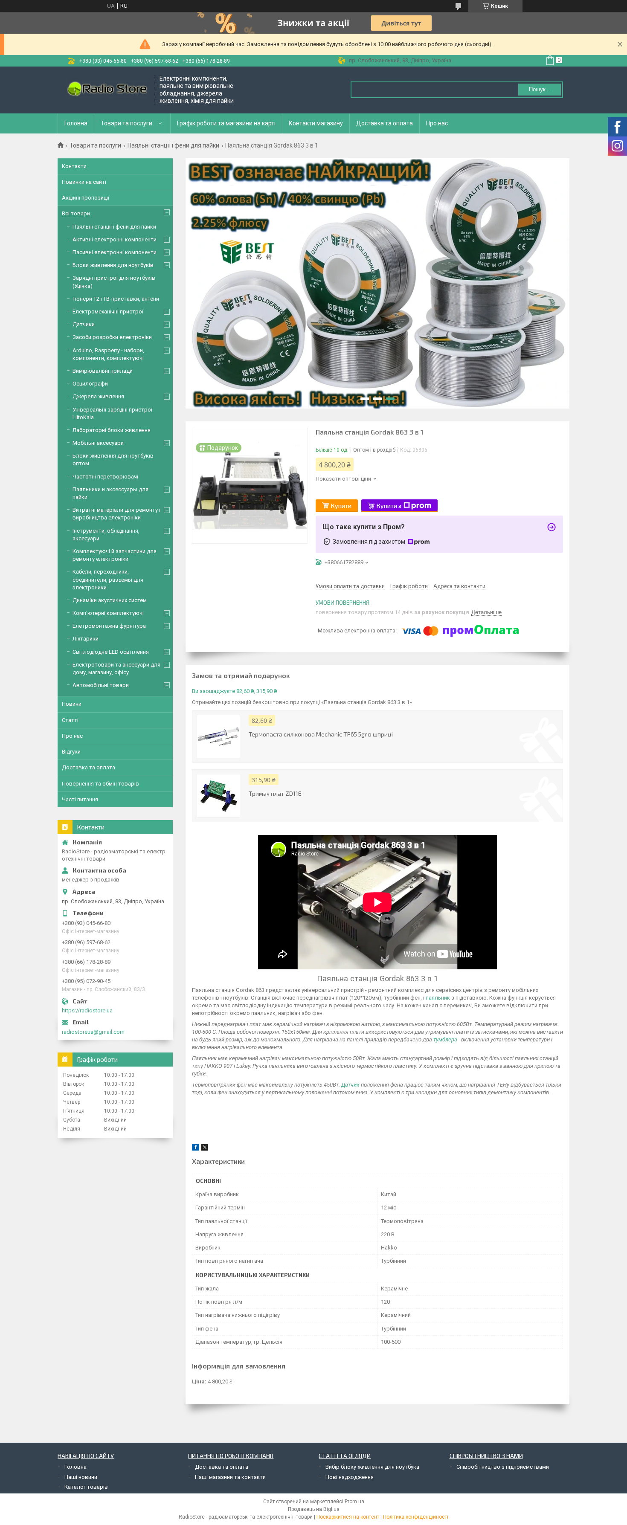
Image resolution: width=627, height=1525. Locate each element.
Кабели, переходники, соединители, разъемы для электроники (108, 579)
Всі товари (76, 213)
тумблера (445, 1039)
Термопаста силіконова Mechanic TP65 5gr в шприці (321, 734)
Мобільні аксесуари (98, 443)
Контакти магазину (316, 123)
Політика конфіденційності (415, 1517)
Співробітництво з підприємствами (502, 1467)
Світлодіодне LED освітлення (111, 652)
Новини (71, 704)
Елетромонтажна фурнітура (109, 626)
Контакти (74, 166)
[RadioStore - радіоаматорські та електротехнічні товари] (106, 90)
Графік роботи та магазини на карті (226, 123)
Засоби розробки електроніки (112, 337)
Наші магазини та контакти (230, 1477)
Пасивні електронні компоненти (115, 252)
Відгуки (71, 751)
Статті (70, 720)
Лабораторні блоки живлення (112, 430)
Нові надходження (349, 1477)
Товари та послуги (126, 123)
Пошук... (540, 89)
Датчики (84, 324)
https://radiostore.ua (87, 1010)
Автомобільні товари (101, 685)
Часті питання (80, 799)
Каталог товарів (86, 1487)
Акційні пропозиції (85, 197)
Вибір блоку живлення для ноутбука (372, 1467)
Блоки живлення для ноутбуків (113, 265)
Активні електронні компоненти (115, 239)
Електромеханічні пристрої (108, 311)
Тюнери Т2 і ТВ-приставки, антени (116, 299)
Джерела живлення (98, 396)
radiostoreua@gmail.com (93, 1032)
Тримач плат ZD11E (275, 793)
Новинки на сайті (84, 182)
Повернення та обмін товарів (100, 783)
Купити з (389, 505)
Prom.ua (354, 1502)
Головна (75, 123)
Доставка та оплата (384, 123)
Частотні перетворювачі (105, 476)
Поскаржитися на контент (347, 1517)
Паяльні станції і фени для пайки (173, 145)
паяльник (438, 997)
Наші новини (80, 1477)
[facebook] (195, 1148)
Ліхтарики (86, 638)
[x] (204, 1148)
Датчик (350, 1084)
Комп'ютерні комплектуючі (108, 613)
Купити (341, 505)
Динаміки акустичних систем (110, 600)
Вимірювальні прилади (103, 371)
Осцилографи (90, 383)
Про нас (437, 123)
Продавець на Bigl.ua (314, 1509)
